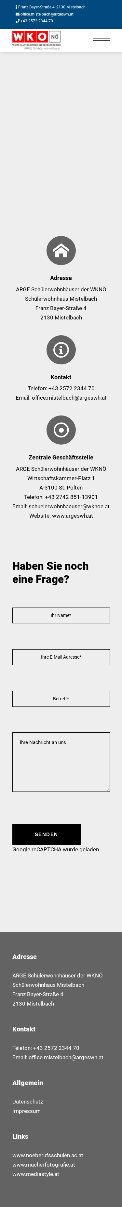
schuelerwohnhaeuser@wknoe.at (69, 506)
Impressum (26, 1111)
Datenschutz (27, 1101)
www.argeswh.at (72, 515)
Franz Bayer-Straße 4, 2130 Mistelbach (52, 7)
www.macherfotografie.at (43, 1164)
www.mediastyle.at (35, 1174)
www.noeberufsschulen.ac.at (47, 1155)
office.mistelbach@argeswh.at (47, 14)
